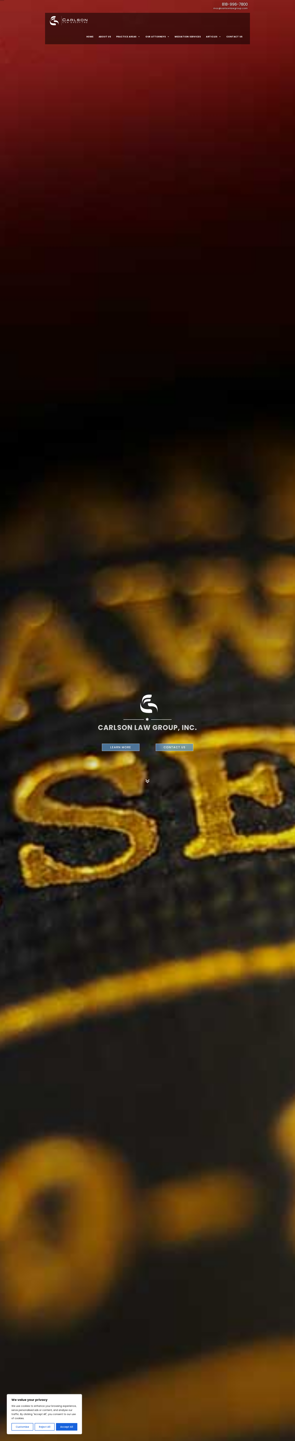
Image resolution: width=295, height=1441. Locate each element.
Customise (22, 1427)
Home (90, 36)
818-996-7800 (235, 4)
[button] (282, 1424)
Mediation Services (188, 36)
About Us (105, 36)
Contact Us (234, 36)
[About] (147, 778)
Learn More (120, 747)
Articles (211, 36)
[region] (44, 1414)
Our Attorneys (155, 36)
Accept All (66, 1427)
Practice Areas (126, 36)
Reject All (44, 1427)
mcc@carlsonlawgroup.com (230, 8)
